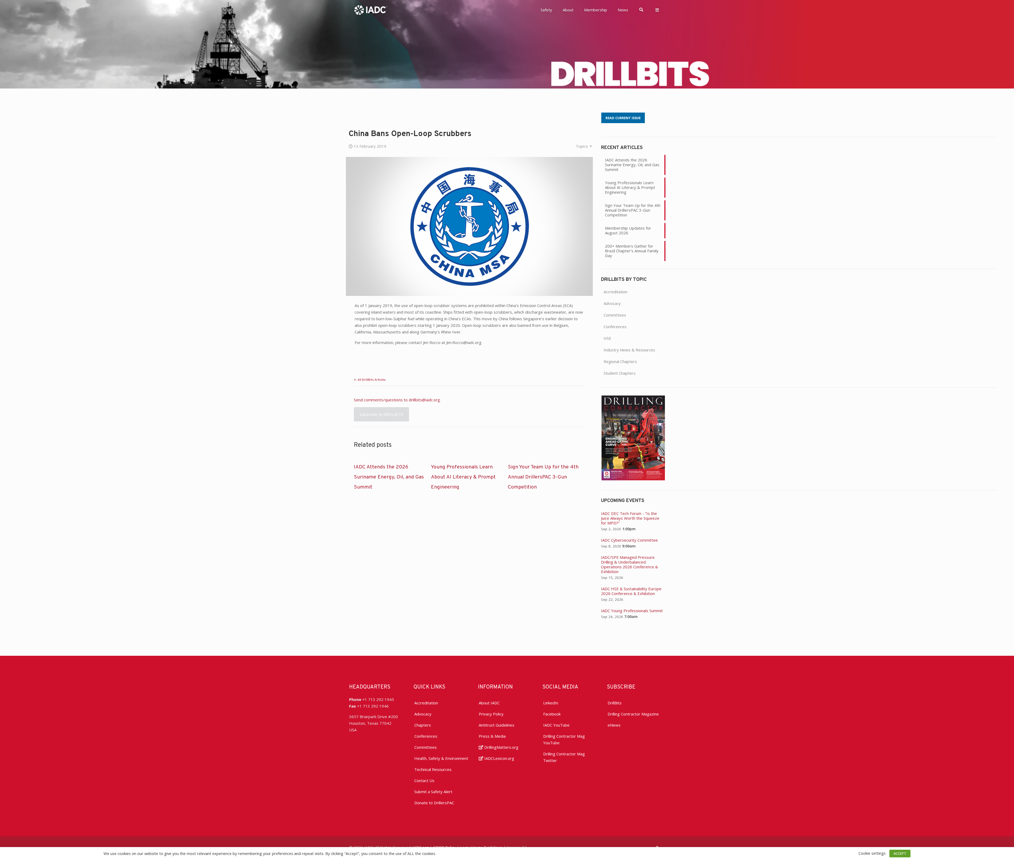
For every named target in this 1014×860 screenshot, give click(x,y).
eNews (614, 725)
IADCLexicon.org (498, 758)
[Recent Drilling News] (633, 478)
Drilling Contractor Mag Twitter (564, 757)
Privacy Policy (491, 714)
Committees (615, 315)
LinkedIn (550, 702)
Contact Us (424, 780)
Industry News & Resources (629, 349)
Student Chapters (620, 373)
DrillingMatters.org (500, 747)
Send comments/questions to (381, 399)
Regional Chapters (620, 361)
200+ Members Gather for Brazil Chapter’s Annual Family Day (632, 250)
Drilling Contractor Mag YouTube (564, 739)
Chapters (422, 725)
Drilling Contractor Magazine (633, 714)
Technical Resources (433, 769)
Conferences (615, 326)
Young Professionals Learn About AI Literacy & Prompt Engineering (463, 477)
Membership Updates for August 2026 (628, 230)
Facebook (552, 714)
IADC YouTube (556, 725)
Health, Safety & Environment (441, 758)
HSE (607, 338)
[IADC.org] (370, 9)
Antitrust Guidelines (496, 725)
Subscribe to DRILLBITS (381, 414)
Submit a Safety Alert (433, 791)
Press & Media (492, 736)
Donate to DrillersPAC (434, 802)
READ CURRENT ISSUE (623, 117)
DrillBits (615, 702)
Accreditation (615, 291)
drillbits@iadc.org (424, 399)
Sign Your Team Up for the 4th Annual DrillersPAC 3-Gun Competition (543, 477)
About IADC (489, 702)
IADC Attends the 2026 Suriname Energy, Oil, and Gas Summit (389, 477)
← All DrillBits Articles (370, 380)
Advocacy (612, 303)
